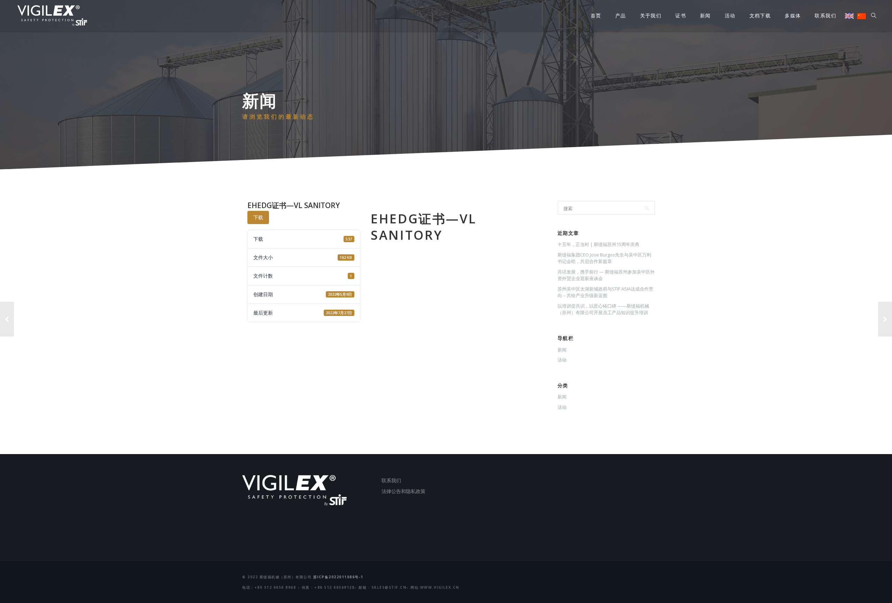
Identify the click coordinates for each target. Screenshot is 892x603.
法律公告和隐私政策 (403, 491)
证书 (680, 15)
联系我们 (825, 15)
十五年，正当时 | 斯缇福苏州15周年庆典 (598, 244)
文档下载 (760, 15)
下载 (258, 217)
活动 (730, 15)
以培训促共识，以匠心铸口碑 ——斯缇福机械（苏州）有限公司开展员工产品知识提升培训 (603, 309)
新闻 (705, 15)
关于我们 (651, 15)
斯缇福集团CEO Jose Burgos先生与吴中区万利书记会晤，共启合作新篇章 (604, 258)
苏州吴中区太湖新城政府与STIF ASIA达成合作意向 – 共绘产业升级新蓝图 (605, 292)
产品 (620, 15)
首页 (596, 15)
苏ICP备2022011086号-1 (338, 576)
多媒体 (793, 15)
